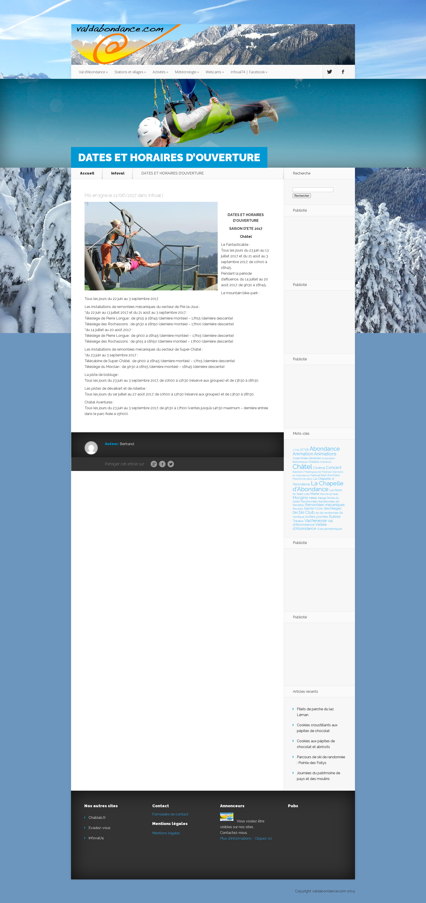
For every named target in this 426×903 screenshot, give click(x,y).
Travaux (298, 521)
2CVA (304, 449)
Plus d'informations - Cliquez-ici (246, 838)
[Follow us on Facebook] (343, 72)
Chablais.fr (97, 818)
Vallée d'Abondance (310, 526)
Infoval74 (96, 838)
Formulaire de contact (170, 814)
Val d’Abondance (93, 71)
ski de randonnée (327, 512)
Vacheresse (315, 520)
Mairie (314, 494)
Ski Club (307, 512)
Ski (295, 512)
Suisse (335, 516)
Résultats (298, 508)
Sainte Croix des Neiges (322, 508)
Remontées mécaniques (325, 505)
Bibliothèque (300, 461)
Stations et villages (130, 71)
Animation (303, 453)
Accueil (87, 173)
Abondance (325, 448)
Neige (322, 498)
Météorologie (187, 71)
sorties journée (316, 516)
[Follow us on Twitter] (329, 72)
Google (153, 464)
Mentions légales (166, 833)
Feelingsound (312, 471)
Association (328, 458)
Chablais (313, 461)
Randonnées (309, 501)
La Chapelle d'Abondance (318, 486)
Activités (160, 71)
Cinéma (319, 468)
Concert (333, 467)
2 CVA (296, 450)
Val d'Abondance (313, 523)
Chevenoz (325, 461)
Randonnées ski (328, 501)
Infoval (117, 173)
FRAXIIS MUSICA (303, 478)
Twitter (170, 464)
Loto (307, 494)
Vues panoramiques (329, 528)
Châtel (302, 466)
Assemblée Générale (307, 458)
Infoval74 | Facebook (249, 71)
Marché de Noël (329, 494)
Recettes (298, 505)
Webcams (215, 71)
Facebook (162, 464)
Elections (298, 471)
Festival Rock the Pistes (325, 475)
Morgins (300, 497)
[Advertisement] (317, 247)
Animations (325, 453)
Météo (313, 498)
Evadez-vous (99, 828)
